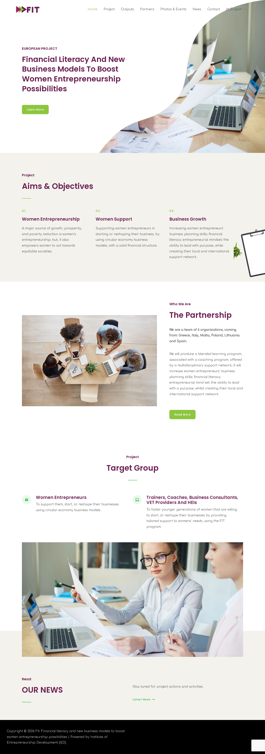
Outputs (127, 9)
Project (109, 9)
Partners (147, 9)
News (197, 9)
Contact (213, 9)
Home (92, 9)
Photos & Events (173, 9)
